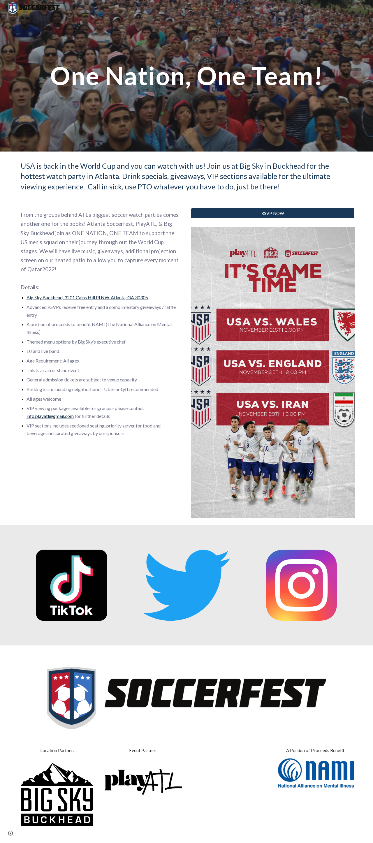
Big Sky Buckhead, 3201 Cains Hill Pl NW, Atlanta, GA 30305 (87, 297)
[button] (10, 833)
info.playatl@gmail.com (50, 416)
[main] (186, 75)
